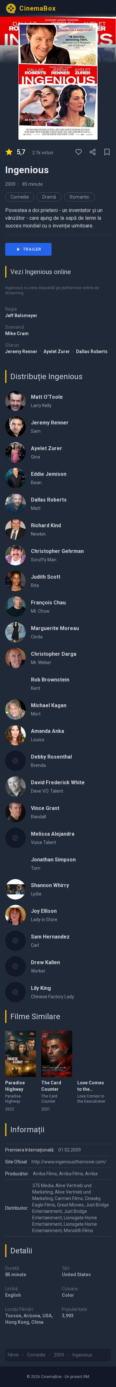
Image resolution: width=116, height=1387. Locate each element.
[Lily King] (15, 992)
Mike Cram (17, 333)
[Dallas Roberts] (15, 503)
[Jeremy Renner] (15, 426)
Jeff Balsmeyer (21, 315)
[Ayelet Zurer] (15, 452)
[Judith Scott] (15, 581)
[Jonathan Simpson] (15, 863)
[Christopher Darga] (15, 658)
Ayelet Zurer (57, 351)
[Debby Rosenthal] (15, 761)
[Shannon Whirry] (15, 889)
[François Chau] (15, 606)
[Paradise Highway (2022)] (20, 1054)
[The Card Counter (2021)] (56, 1054)
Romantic (80, 197)
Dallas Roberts (92, 351)
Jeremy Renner (21, 351)
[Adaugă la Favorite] (78, 152)
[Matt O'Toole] (15, 401)
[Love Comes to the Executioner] (92, 1054)
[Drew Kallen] (15, 966)
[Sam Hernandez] (15, 940)
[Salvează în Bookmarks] (107, 152)
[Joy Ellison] (15, 915)
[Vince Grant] (15, 812)
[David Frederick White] (15, 786)
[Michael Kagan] (15, 709)
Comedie (20, 197)
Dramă (49, 197)
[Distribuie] (93, 152)
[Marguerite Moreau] (15, 632)
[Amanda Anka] (15, 735)
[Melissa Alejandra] (15, 838)
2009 (10, 184)
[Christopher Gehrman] (15, 555)
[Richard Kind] (15, 529)
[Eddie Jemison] (15, 478)
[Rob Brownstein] (15, 683)
